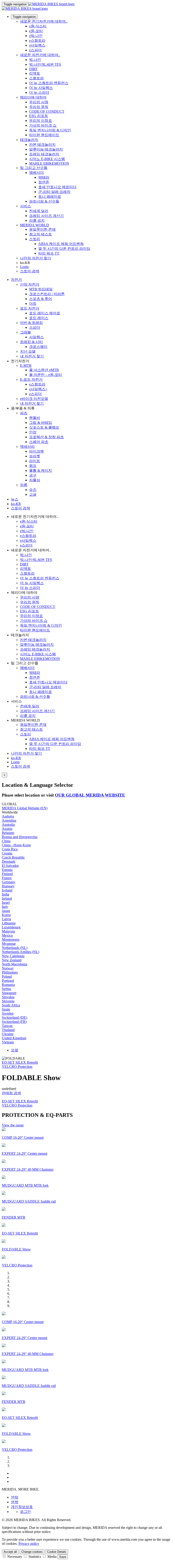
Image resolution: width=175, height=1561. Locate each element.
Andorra (8, 816)
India (5, 894)
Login (24, 267)
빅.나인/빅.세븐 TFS (45, 64)
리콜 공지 (37, 220)
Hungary (8, 886)
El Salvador (10, 866)
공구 (32, 475)
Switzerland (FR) (14, 1022)
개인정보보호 (22, 1507)
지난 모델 (28, 351)
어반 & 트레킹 (31, 323)
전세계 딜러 (38, 211)
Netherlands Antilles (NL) (20, 952)
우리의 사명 (38, 102)
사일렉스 (36, 337)
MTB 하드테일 (41, 289)
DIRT (33, 69)
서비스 (25, 206)
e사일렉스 (37, 45)
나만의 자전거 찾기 (35, 258)
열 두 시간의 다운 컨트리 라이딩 (64, 248)
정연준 (43, 182)
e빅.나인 (36, 36)
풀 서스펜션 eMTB (44, 370)
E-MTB (25, 365)
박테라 (43, 177)
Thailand (8, 1030)
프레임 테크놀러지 (44, 154)
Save (62, 1556)
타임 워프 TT (48, 253)
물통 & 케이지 (40, 470)
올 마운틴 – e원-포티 (45, 375)
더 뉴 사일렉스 (41, 88)
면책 (14, 1502)
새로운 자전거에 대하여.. (40, 55)
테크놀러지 (29, 140)
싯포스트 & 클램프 (44, 427)
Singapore (9, 993)
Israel (6, 902)
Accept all (10, 1551)
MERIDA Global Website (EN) (24, 808)
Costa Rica (10, 849)
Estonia (7, 870)
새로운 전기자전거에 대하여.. (43, 21)
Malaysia (8, 931)
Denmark (8, 861)
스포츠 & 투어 (40, 299)
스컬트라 (36, 78)
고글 (32, 494)
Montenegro (10, 939)
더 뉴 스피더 (39, 92)
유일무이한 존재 (42, 229)
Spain (6, 1009)
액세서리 (27, 446)
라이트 (34, 461)
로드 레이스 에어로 (44, 313)
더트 (32, 303)
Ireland (7, 898)
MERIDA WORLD (34, 225)
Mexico (7, 935)
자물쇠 (34, 480)
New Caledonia (13, 956)
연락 (14, 1497)
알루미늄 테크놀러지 (46, 149)
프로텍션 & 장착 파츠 (46, 437)
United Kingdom (14, 1038)
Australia (8, 824)
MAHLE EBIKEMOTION (49, 163)
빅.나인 (35, 60)
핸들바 (34, 418)
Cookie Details (56, 1551)
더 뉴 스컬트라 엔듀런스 (48, 83)
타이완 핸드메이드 (44, 135)
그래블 (25, 332)
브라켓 (34, 456)
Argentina (9, 820)
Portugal (8, 980)
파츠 (23, 413)
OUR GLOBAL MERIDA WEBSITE (90, 795)
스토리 (34, 239)
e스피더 (35, 50)
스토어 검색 (29, 271)
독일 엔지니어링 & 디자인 (50, 130)
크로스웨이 (38, 347)
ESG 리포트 (38, 116)
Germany (8, 882)
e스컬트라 (37, 40)
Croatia (7, 853)
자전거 (16, 279)
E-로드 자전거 (31, 379)
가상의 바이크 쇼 (43, 125)
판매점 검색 (11, 1093)
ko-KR (16, 758)
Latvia (6, 919)
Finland (7, 874)
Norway (8, 968)
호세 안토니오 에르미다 (57, 187)
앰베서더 (36, 173)
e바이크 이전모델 (34, 399)
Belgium (8, 833)
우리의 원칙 (38, 107)
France (7, 878)
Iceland (7, 890)
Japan (6, 911)
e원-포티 (36, 31)
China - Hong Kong (16, 845)
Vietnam (8, 1042)
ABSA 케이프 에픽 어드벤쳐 (61, 244)
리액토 (34, 73)
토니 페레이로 (49, 196)
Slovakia (8, 997)
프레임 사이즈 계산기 (46, 216)
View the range (13, 1125)
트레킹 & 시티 (31, 342)
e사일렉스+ (38, 389)
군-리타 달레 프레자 (54, 192)
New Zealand (11, 960)
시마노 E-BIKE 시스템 (47, 159)
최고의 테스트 (40, 234)
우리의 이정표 (40, 120)
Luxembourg (11, 927)
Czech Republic (13, 857)
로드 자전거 (29, 308)
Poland (7, 976)
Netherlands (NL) (14, 948)
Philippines (10, 972)
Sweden (7, 1013)
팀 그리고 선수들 (33, 168)
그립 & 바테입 (40, 423)
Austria (7, 829)
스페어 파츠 (38, 442)
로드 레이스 (38, 318)
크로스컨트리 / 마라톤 (47, 294)
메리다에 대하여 (33, 97)
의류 (23, 485)
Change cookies (32, 1551)
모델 (14, 1050)
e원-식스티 (37, 26)
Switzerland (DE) (14, 1017)
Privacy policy (28, 1543)
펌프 (32, 466)
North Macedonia (14, 964)
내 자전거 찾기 (32, 356)
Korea (6, 915)
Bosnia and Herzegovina (19, 837)
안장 (32, 432)
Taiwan (7, 1026)
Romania (8, 985)
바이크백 (36, 451)
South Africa (11, 1005)
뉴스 (14, 499)
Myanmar (9, 944)
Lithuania (8, 923)
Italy (5, 907)
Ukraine (7, 1034)
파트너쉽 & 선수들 (44, 201)
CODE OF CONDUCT (46, 111)
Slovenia (8, 1001)
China (6, 841)
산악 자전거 (29, 284)
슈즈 (32, 490)
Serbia (6, 989)
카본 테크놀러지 (42, 144)
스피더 (34, 327)
